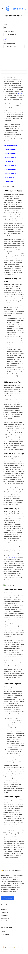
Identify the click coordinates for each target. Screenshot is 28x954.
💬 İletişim (4, 932)
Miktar (5, 24)
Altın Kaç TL (4, 921)
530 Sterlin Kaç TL (10, 153)
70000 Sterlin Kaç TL (10, 177)
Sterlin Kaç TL (5, 909)
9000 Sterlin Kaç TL (10, 173)
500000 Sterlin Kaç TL (10, 169)
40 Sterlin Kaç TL (10, 161)
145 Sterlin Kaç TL (10, 149)
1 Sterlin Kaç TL (10, 181)
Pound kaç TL (11, 557)
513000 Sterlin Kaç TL (10, 145)
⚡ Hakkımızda (8, 898)
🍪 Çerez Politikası (8, 947)
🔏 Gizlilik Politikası (19, 947)
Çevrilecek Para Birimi (9, 43)
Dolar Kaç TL (4, 912)
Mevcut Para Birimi (9, 31)
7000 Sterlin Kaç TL (10, 157)
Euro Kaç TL (4, 915)
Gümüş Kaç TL (5, 918)
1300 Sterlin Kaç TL (10, 165)
